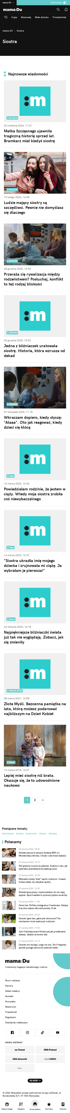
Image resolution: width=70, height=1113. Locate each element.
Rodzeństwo (31, 833)
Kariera (9, 985)
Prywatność (11, 1012)
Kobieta (42, 833)
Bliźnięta (53, 833)
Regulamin (10, 1017)
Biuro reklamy (12, 980)
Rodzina (19, 833)
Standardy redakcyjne (16, 1022)
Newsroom (10, 1006)
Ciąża (14, 17)
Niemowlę (26, 17)
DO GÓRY (34, 1080)
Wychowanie (8, 833)
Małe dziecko (42, 17)
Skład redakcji (12, 991)
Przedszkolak (59, 17)
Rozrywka (10, 1001)
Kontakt (9, 996)
